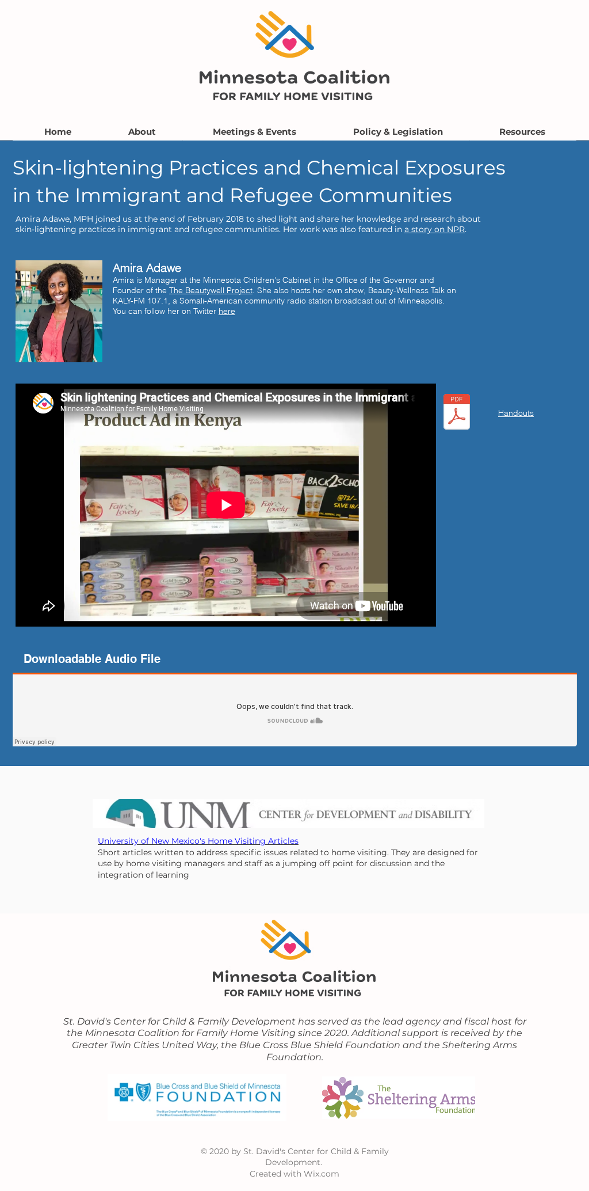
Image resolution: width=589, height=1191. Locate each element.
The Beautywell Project (211, 290)
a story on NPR (434, 229)
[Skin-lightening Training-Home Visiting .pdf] (456, 413)
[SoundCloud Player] (295, 709)
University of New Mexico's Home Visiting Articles (198, 841)
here (227, 311)
